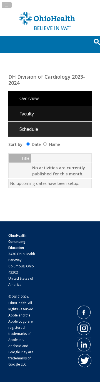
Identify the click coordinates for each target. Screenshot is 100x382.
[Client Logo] (47, 28)
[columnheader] (14, 158)
